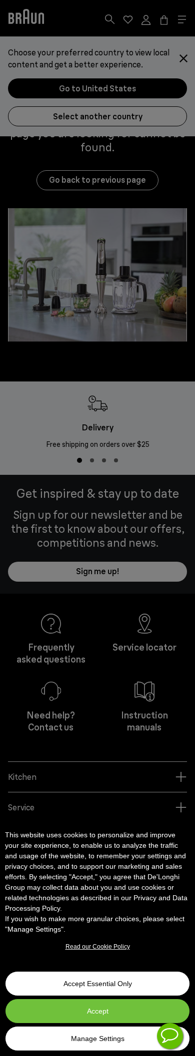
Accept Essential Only (98, 984)
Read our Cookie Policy (98, 946)
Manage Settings (97, 1039)
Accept (97, 1011)
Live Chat (170, 1036)
